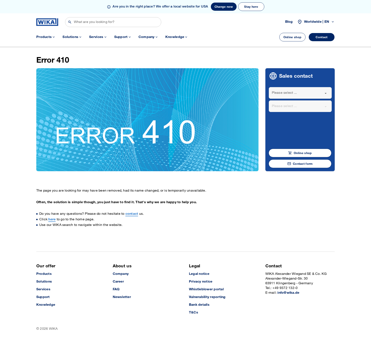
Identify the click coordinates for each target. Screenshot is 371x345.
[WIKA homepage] (47, 22)
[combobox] (300, 93)
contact (131, 214)
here (52, 219)
